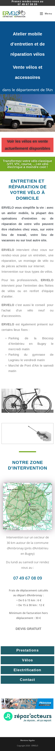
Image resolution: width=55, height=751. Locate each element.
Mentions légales (27, 740)
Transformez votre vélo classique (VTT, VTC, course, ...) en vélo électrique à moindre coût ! (27, 164)
